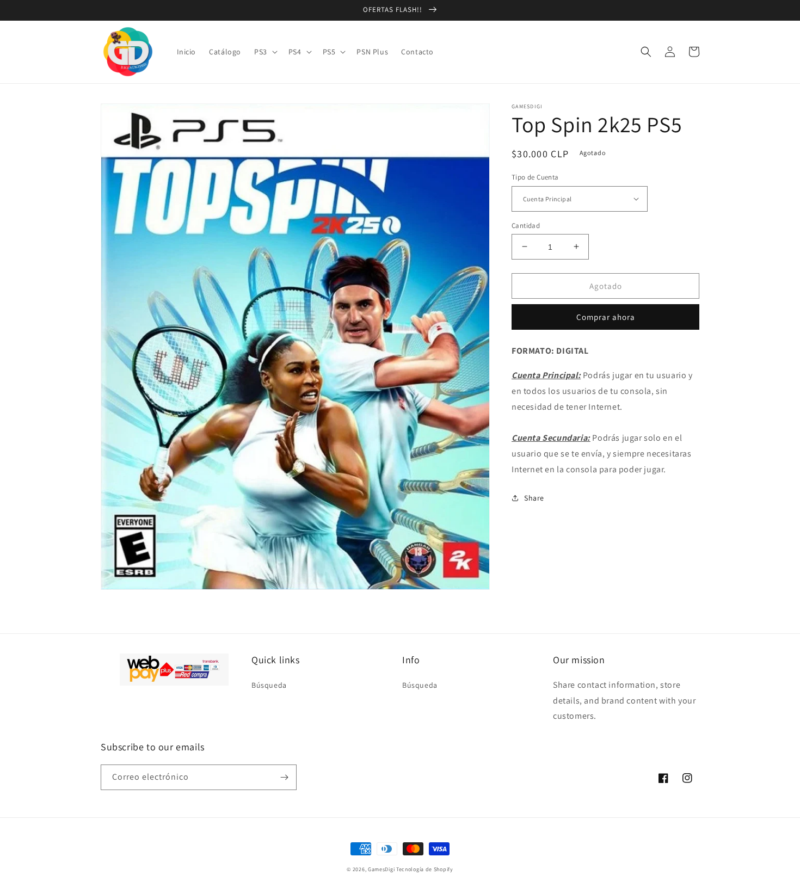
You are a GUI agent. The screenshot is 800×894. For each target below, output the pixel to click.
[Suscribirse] (284, 777)
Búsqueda (269, 685)
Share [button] (534, 497)
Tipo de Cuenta (535, 177)
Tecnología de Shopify (424, 869)
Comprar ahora (605, 317)
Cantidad (526, 225)
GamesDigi (381, 869)
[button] (265, 51)
